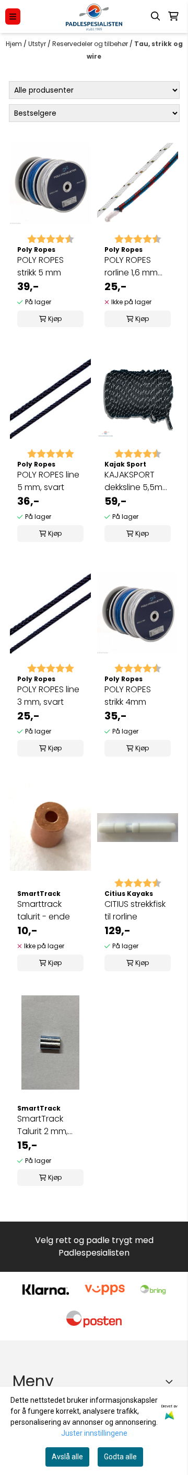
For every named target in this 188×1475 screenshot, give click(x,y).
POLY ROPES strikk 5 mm (40, 266)
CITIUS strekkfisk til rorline (135, 910)
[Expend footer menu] (171, 1381)
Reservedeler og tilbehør (91, 43)
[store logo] (94, 16)
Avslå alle (67, 1456)
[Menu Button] (12, 16)
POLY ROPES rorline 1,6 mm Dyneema (131, 266)
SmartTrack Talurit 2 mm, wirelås (42, 1125)
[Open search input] (155, 16)
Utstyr (38, 43)
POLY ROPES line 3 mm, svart (48, 695)
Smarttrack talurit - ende (43, 910)
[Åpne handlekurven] (173, 16)
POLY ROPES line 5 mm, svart (48, 481)
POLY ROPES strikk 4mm (127, 695)
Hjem (15, 43)
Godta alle (120, 1456)
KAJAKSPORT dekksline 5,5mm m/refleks (137, 481)
